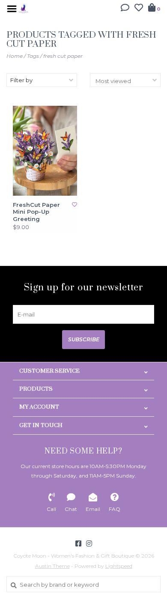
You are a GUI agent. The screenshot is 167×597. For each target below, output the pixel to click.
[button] (125, 8)
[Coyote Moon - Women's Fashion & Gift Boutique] (23, 7)
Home (14, 56)
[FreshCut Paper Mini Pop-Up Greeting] (45, 151)
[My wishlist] (138, 8)
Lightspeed (118, 566)
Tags (33, 56)
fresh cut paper (63, 56)
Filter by (21, 80)
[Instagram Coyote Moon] (89, 543)
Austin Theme (52, 566)
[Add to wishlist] (74, 204)
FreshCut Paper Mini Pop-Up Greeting (36, 211)
